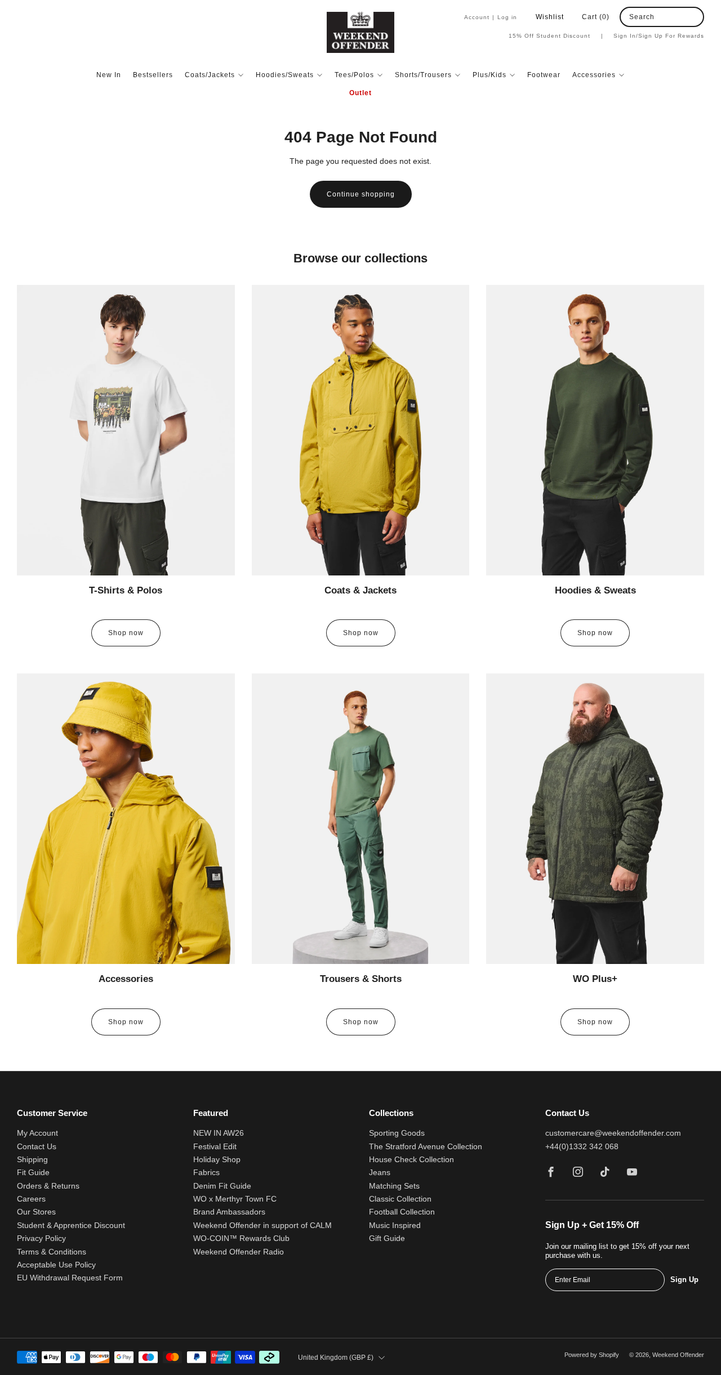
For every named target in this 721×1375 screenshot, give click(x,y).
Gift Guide (387, 1238)
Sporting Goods (397, 1133)
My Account (37, 1133)
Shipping (32, 1159)
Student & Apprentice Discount (71, 1225)
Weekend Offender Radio (238, 1252)
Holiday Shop (217, 1159)
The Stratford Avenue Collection (425, 1146)
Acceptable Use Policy (56, 1265)
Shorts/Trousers (423, 75)
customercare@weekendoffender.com (613, 1133)
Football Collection (402, 1212)
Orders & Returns (48, 1186)
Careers (31, 1199)
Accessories (594, 75)
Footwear (543, 75)
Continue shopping (361, 194)
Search (642, 17)
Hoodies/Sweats (285, 75)
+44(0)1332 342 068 (581, 1146)
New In (108, 75)
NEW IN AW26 (218, 1133)
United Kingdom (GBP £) (335, 1357)
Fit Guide (33, 1172)
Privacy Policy (41, 1238)
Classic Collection (400, 1199)
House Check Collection (411, 1159)
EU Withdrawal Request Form (70, 1278)
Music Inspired (395, 1225)
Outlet (360, 93)
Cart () (595, 17)
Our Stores (36, 1212)
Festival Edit (215, 1146)
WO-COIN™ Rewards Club (241, 1238)
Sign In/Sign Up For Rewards (658, 36)
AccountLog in (490, 17)
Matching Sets (394, 1186)
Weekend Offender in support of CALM (262, 1225)
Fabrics (206, 1172)
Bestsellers (153, 75)
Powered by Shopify (591, 1354)
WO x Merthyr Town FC (235, 1199)
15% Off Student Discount (556, 36)
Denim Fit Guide (222, 1186)
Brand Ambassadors (229, 1212)
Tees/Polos (354, 75)
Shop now (126, 633)
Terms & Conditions (51, 1252)
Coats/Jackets (210, 75)
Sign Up (684, 1279)
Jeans (379, 1172)
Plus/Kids (489, 75)
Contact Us (36, 1146)
